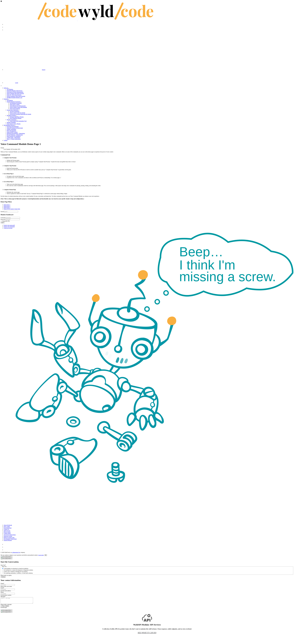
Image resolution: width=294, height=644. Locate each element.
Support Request (8, 540)
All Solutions (10, 89)
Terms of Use (7, 530)
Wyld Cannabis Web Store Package (15, 93)
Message (3, 596)
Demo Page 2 (7, 206)
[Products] (8, 99)
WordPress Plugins (11, 115)
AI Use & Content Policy (10, 534)
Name (2, 583)
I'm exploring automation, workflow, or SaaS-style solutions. (18, 573)
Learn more (41, 555)
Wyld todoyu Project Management (15, 92)
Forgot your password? (9, 225)
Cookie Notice (7, 533)
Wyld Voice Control (14, 104)
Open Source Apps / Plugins (13, 123)
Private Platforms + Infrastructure (15, 134)
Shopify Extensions (11, 119)
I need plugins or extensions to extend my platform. (16, 568)
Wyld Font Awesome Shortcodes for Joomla (20, 114)
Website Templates (11, 122)
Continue (3, 576)
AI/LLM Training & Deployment (15, 128)
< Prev (2, 606)
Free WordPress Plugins (15, 118)
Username (3, 217)
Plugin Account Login (9, 537)
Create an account (8, 228)
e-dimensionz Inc (16, 552)
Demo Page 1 (7, 204)
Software (6, 88)
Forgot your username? (9, 226)
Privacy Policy (7, 532)
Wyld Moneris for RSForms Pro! (18, 106)
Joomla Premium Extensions (13, 101)
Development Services (9, 125)
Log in (2, 222)
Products (6, 99)
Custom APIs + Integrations (13, 137)
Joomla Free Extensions (12, 110)
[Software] (8, 88)
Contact (5, 140)
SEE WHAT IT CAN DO (147, 633)
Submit (7, 606)
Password (3, 219)
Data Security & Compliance (14, 136)
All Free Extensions (14, 111)
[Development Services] (15, 125)
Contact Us (6, 529)
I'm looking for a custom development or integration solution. (18, 570)
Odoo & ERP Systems (12, 132)
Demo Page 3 (7, 207)
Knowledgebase (7, 528)
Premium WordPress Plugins (17, 117)
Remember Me (6, 221)
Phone (2, 592)
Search (2, 211)
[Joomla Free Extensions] (18, 110)
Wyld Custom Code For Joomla (17, 112)
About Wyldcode (8, 525)
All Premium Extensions (16, 103)
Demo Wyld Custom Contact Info (12, 209)
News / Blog (7, 526)
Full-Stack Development (13, 126)
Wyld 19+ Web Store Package (14, 94)
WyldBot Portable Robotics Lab (14, 97)
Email (2, 587)
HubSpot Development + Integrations (16, 133)
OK (45, 555)
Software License (8, 536)
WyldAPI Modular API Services (14, 90)
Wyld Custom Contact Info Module (18, 107)
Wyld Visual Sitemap (15, 108)
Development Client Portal (10, 539)
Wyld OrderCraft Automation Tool (18, 121)
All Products (10, 100)
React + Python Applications (14, 139)
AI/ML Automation (11, 129)
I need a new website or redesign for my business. (16, 571)
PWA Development (11, 130)
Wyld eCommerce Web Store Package (16, 96)
